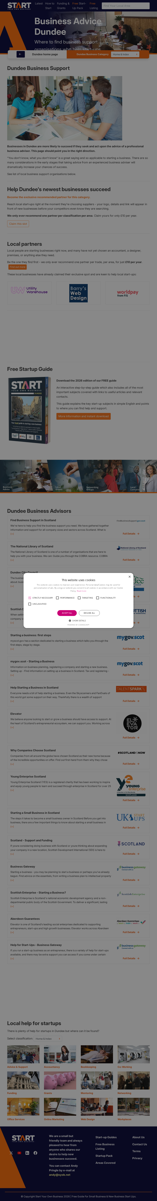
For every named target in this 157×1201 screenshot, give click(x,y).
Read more (81, 591)
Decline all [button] (89, 613)
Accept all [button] (67, 613)
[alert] (78, 600)
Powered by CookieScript (78, 625)
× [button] (129, 577)
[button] (30, 598)
